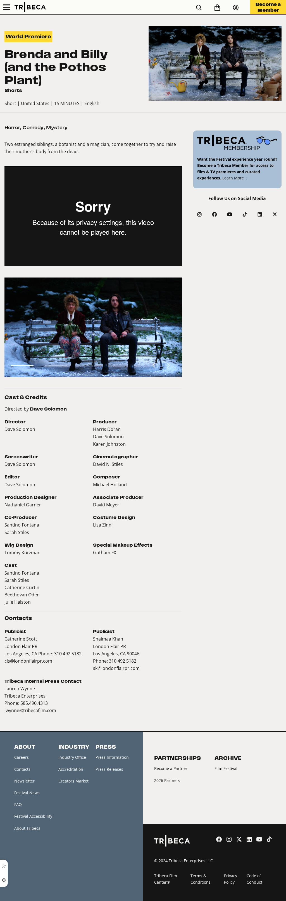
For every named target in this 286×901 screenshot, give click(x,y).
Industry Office (72, 757)
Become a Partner (170, 768)
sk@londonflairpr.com (116, 668)
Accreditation (70, 769)
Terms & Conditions (200, 879)
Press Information (112, 757)
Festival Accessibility (33, 816)
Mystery (57, 127)
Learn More (233, 178)
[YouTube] (230, 214)
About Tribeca (27, 828)
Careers (21, 757)
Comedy (33, 127)
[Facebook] (214, 214)
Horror (12, 127)
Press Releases (109, 769)
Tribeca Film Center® (165, 879)
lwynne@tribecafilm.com (30, 710)
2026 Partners (167, 780)
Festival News (27, 792)
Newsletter (24, 781)
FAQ (18, 804)
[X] (275, 214)
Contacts (22, 769)
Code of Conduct (254, 879)
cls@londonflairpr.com (28, 661)
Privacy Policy (230, 879)
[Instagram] (199, 214)
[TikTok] (245, 214)
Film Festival (225, 768)
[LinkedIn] (260, 214)
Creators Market (73, 781)
